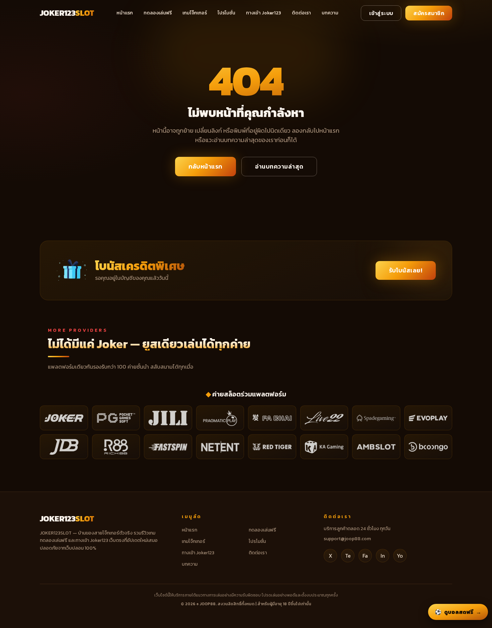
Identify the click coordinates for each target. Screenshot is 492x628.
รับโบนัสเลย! (406, 270)
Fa (365, 556)
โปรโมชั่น (226, 12)
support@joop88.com (347, 538)
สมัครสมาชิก (428, 13)
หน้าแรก (124, 12)
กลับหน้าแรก (205, 166)
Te (348, 556)
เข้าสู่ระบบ (381, 13)
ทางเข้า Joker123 (263, 12)
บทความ (330, 12)
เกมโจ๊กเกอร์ (194, 12)
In (383, 556)
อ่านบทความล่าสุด (279, 166)
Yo (400, 556)
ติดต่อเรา (301, 12)
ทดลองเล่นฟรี (158, 12)
